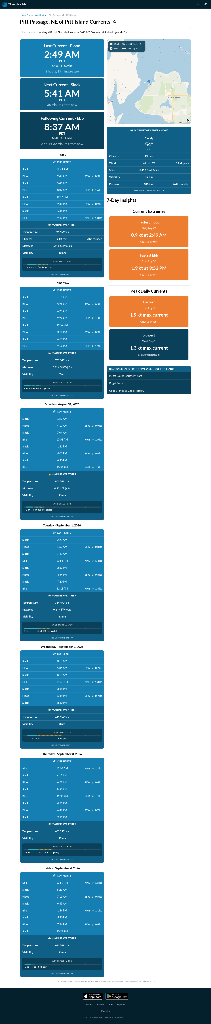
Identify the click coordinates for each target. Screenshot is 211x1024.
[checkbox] (126, 44)
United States (26, 15)
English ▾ (105, 1011)
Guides (89, 1004)
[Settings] (206, 4)
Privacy (100, 1004)
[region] (149, 81)
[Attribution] (188, 120)
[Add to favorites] (114, 21)
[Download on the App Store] (93, 996)
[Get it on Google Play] (117, 996)
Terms (110, 1004)
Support (121, 1004)
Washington (40, 15)
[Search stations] (197, 4)
